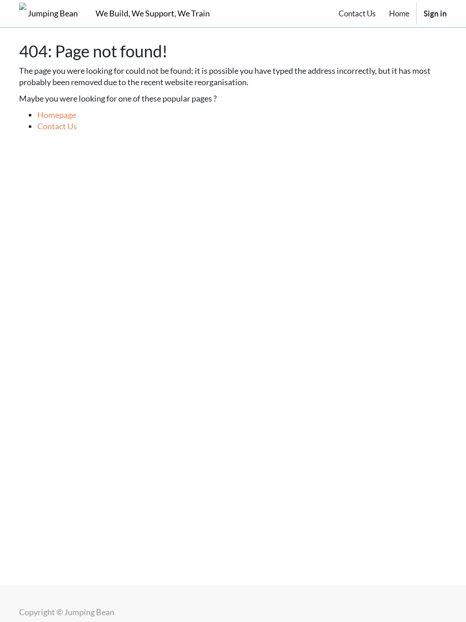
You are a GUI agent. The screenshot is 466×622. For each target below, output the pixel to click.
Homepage (56, 115)
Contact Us (57, 126)
